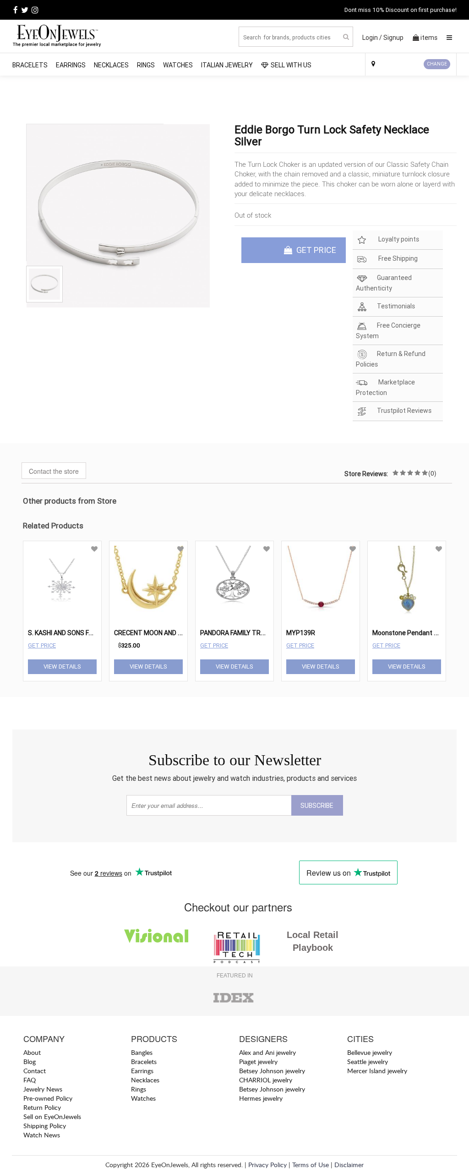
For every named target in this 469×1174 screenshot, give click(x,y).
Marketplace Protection (385, 387)
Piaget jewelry (258, 1061)
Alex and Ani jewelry (267, 1052)
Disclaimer (349, 1164)
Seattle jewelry (367, 1061)
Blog (29, 1061)
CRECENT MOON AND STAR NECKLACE (170, 633)
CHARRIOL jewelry (265, 1079)
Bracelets (30, 65)
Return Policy (42, 1107)
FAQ (29, 1079)
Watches (178, 65)
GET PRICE (315, 250)
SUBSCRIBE (316, 805)
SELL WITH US (291, 65)
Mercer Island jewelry (377, 1070)
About (32, 1052)
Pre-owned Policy (47, 1098)
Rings (146, 65)
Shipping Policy (44, 1125)
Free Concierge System (388, 330)
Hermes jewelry (261, 1098)
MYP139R (300, 633)
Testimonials (396, 306)
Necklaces (111, 65)
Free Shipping (397, 258)
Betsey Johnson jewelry (272, 1070)
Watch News (41, 1134)
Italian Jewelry (227, 65)
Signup (393, 37)
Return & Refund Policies (390, 359)
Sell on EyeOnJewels (52, 1116)
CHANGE (437, 64)
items (428, 37)
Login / (372, 37)
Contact (34, 1070)
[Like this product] (94, 549)
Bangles (142, 1052)
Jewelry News (42, 1089)
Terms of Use (310, 1164)
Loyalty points (398, 239)
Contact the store (54, 471)
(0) (432, 472)
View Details (62, 666)
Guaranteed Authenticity (384, 283)
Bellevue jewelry (369, 1052)
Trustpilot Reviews (404, 410)
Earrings (71, 65)
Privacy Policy (267, 1164)
